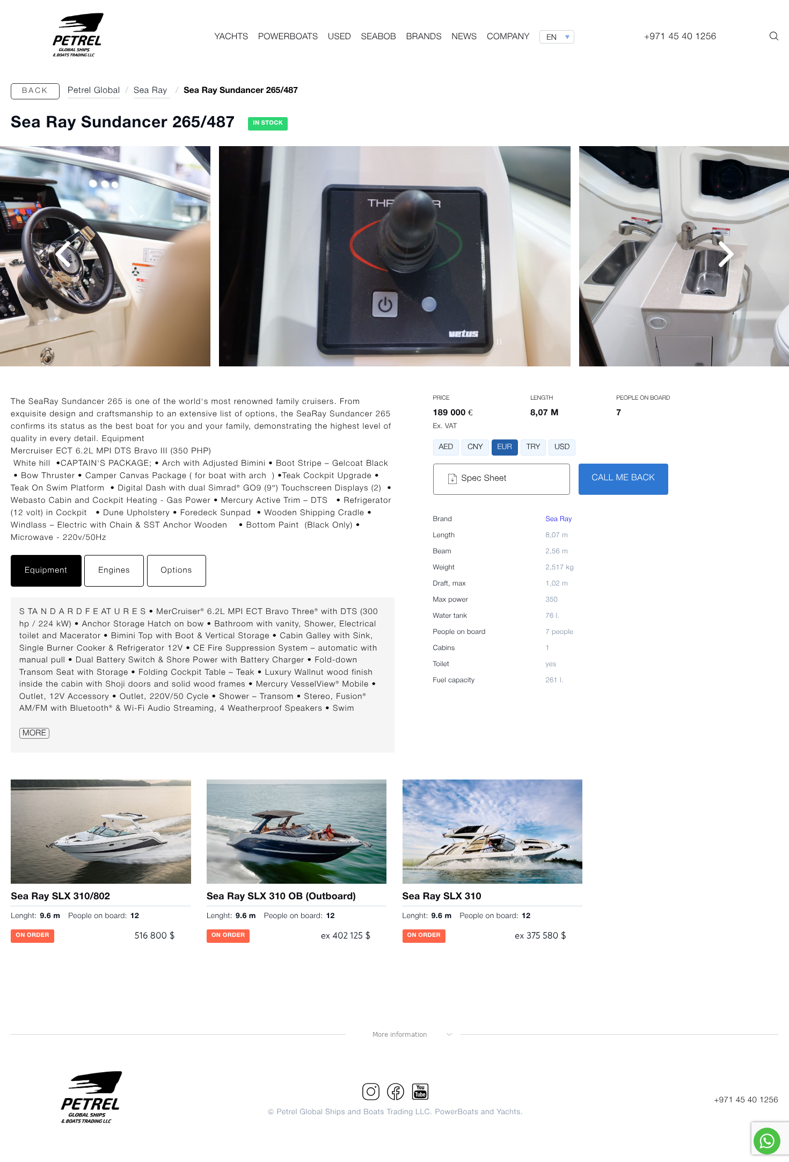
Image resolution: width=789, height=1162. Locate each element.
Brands (424, 37)
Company (508, 37)
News (464, 37)
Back (35, 91)
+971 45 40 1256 (746, 1100)
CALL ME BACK (623, 478)
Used (339, 37)
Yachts (232, 37)
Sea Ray (559, 520)
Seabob (378, 37)
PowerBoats (288, 37)
